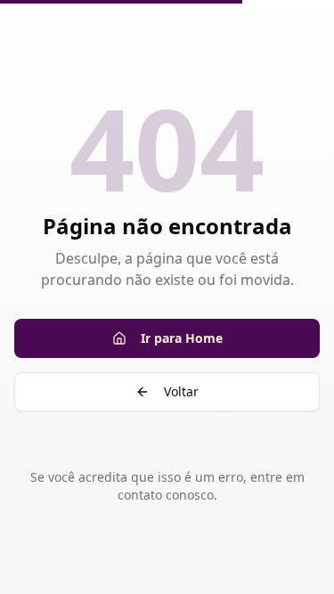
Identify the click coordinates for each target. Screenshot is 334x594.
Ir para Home (182, 338)
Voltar (181, 391)
